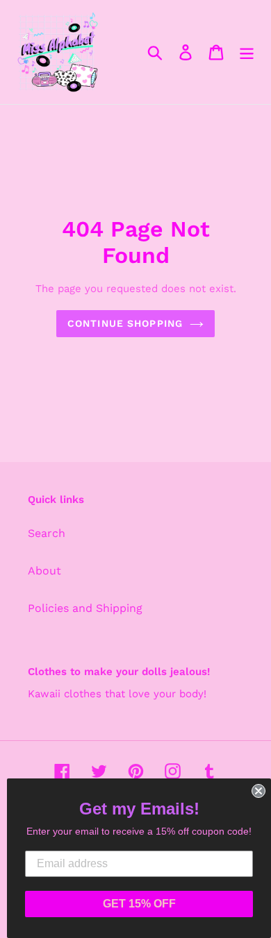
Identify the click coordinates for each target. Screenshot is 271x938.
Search (46, 533)
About (44, 570)
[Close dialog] (258, 791)
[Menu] (246, 52)
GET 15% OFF (139, 904)
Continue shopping (125, 323)
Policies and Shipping (85, 608)
